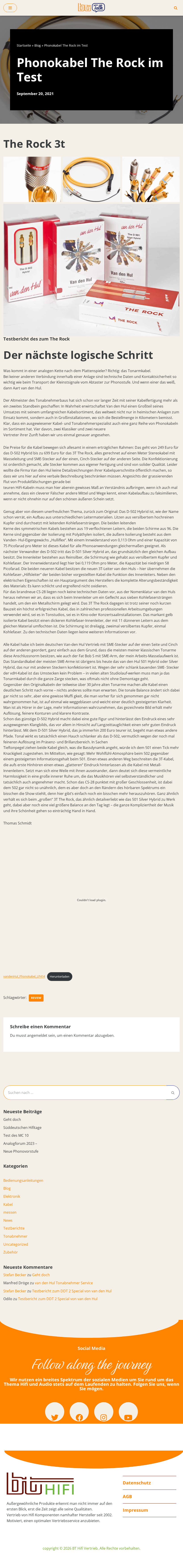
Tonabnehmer (15, 1236)
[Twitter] (54, 1411)
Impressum (135, 1510)
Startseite (24, 45)
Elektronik (11, 1196)
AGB (127, 1496)
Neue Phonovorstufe (20, 1151)
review (36, 998)
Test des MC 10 (16, 1135)
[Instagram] (103, 1411)
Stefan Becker (14, 1274)
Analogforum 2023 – (20, 1143)
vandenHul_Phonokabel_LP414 (24, 976)
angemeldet (37, 1035)
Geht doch (12, 1119)
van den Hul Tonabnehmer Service (64, 1282)
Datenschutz (137, 1483)
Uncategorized (15, 1244)
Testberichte (14, 1228)
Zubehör (10, 1252)
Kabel (8, 1204)
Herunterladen (59, 976)
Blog (37, 45)
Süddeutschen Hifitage (22, 1127)
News (7, 1220)
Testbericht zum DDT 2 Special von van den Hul (72, 1291)
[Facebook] (79, 1411)
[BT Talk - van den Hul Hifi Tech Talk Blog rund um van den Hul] (91, 8)
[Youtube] (128, 1411)
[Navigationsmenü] (10, 8)
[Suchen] (175, 8)
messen (10, 1212)
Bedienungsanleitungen (23, 1180)
